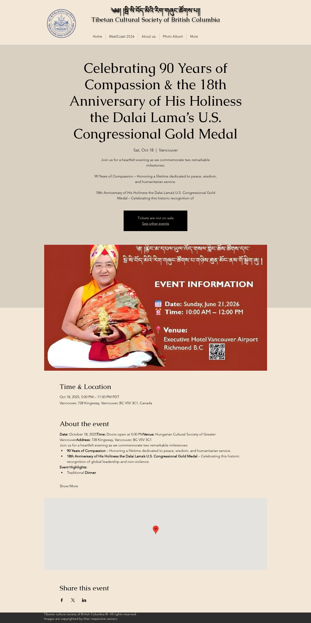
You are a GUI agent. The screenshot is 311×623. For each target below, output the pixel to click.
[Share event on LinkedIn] (84, 600)
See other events (155, 223)
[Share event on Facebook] (62, 600)
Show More (69, 486)
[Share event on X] (73, 600)
